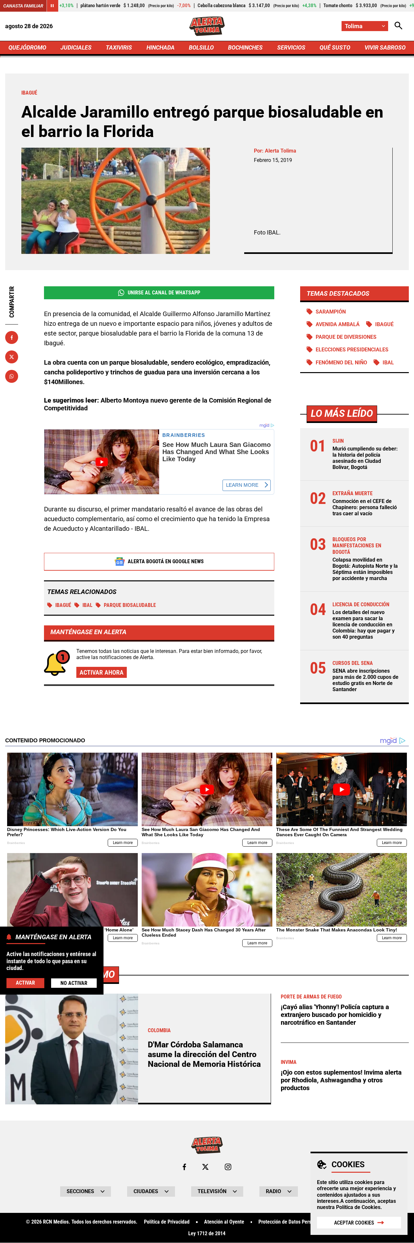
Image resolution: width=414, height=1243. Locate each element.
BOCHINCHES (245, 47)
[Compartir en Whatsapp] (11, 376)
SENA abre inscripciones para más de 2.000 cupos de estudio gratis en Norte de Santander (365, 680)
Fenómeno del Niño (341, 362)
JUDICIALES (76, 47)
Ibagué (63, 605)
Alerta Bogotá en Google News (166, 561)
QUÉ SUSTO (335, 47)
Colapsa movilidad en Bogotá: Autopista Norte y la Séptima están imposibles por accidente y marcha (365, 569)
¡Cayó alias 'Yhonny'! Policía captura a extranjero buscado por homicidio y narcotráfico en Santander (335, 1014)
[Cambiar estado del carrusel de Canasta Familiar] (52, 6)
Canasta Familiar (23, 5)
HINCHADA (161, 47)
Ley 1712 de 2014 (206, 1233)
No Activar (73, 983)
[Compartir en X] (11, 356)
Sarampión (331, 312)
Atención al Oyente (224, 1222)
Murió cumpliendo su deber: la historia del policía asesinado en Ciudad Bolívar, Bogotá (365, 458)
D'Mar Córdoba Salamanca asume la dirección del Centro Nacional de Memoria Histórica (204, 1054)
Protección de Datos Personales (291, 1222)
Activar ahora (102, 672)
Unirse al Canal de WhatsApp (164, 293)
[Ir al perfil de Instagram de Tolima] (228, 1167)
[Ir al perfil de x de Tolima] (205, 1167)
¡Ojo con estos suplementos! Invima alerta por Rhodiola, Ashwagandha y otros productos (341, 1080)
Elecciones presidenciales (352, 350)
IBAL (87, 605)
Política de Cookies (358, 1207)
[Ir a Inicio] (207, 26)
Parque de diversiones (346, 337)
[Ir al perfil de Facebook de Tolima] (184, 1167)
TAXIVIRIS (119, 47)
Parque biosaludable (130, 605)
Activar (25, 982)
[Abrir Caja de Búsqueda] (398, 26)
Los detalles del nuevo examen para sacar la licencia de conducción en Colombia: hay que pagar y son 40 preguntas (363, 624)
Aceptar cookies (354, 1223)
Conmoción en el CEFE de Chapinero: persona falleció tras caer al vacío (364, 507)
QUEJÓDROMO (27, 47)
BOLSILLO (201, 47)
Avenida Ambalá (338, 324)
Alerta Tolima (280, 151)
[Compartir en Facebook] (11, 337)
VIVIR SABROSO (385, 47)
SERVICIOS (291, 47)
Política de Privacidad (167, 1222)
